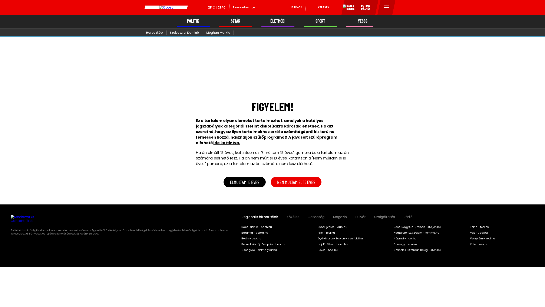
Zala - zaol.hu (479, 244)
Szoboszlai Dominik (184, 32)
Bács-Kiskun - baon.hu (256, 227)
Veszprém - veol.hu (482, 238)
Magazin (340, 217)
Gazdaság (316, 217)
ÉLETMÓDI (277, 21)
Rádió (408, 217)
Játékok (296, 7)
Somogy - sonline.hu (407, 244)
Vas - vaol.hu (479, 233)
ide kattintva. (226, 142)
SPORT (320, 21)
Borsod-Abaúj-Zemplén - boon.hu (263, 244)
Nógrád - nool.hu (405, 238)
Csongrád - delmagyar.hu (259, 250)
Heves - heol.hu (328, 250)
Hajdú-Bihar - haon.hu (333, 244)
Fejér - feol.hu (326, 233)
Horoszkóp (154, 32)
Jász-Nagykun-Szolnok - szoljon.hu (417, 227)
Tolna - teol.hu (479, 227)
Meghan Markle (218, 32)
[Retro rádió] (347, 8)
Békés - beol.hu (251, 238)
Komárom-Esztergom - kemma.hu (416, 233)
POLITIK (193, 21)
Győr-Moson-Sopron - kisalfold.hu (340, 238)
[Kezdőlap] (166, 7)
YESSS (362, 21)
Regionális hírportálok (259, 217)
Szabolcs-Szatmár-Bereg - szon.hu (417, 250)
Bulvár (360, 217)
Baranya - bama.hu (254, 233)
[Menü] (386, 7)
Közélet (293, 217)
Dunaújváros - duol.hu (332, 227)
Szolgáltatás (384, 217)
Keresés (323, 7)
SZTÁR (235, 21)
